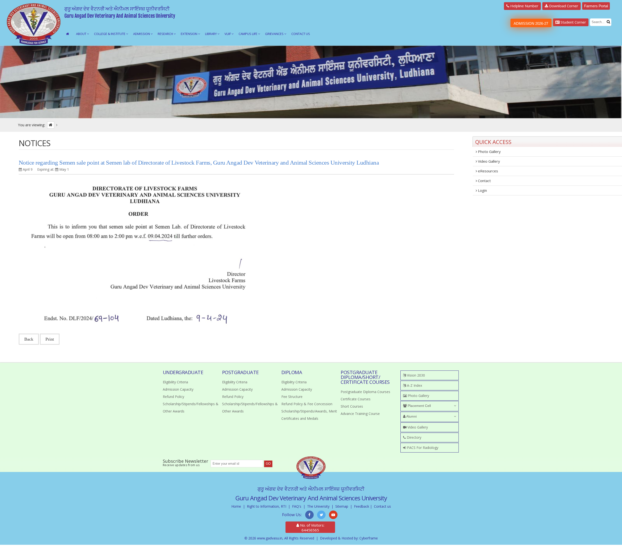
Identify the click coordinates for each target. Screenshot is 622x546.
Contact (484, 180)
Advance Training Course (360, 413)
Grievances (274, 34)
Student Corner (573, 22)
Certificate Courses (356, 399)
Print (49, 339)
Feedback (361, 506)
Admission (142, 34)
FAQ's (296, 506)
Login (482, 190)
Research (166, 34)
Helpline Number (523, 5)
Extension (189, 34)
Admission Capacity (178, 389)
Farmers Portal (596, 6)
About (81, 34)
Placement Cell (419, 406)
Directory (413, 437)
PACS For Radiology (422, 447)
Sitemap (341, 506)
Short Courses (352, 406)
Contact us (382, 506)
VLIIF (228, 34)
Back (28, 339)
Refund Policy (173, 396)
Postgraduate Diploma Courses (365, 391)
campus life (248, 34)
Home (236, 506)
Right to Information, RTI (266, 506)
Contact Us (300, 34)
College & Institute (110, 34)
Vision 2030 (415, 375)
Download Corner (563, 5)
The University (318, 506)
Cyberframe (368, 538)
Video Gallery (488, 161)
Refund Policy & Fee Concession (306, 404)
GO (268, 463)
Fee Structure (291, 396)
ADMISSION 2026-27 (531, 23)
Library (211, 34)
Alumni (411, 416)
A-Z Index (414, 385)
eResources (487, 170)
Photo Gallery (489, 151)
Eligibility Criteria (175, 382)
